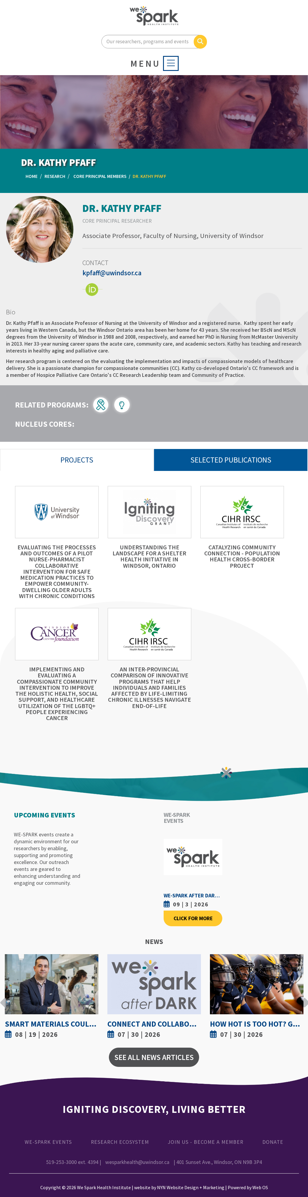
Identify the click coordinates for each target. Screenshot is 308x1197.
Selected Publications (230, 460)
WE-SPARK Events (48, 1142)
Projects (76, 460)
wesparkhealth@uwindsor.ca (137, 1162)
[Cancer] (103, 404)
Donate (272, 1142)
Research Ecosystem (120, 1142)
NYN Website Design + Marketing (190, 1187)
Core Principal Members (99, 176)
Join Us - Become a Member (205, 1142)
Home (32, 176)
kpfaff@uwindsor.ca (111, 273)
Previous (3, 998)
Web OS (260, 1187)
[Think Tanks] (124, 404)
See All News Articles (154, 1057)
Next (305, 998)
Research (55, 176)
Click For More (193, 918)
